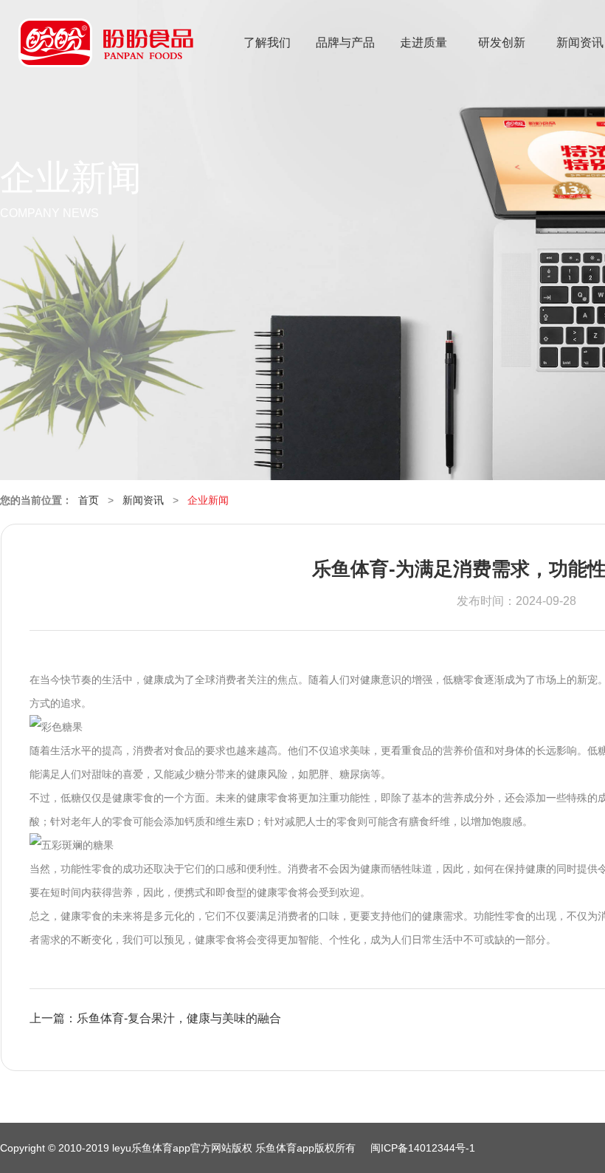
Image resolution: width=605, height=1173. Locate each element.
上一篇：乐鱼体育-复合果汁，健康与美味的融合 (155, 1018)
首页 (88, 500)
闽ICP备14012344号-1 (422, 1148)
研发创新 (501, 42)
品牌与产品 (345, 42)
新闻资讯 (143, 500)
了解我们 (267, 42)
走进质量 (423, 42)
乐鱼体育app (105, 52)
